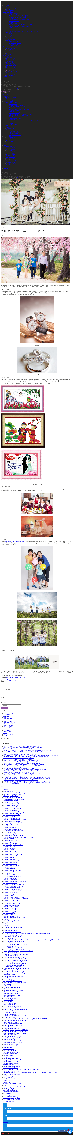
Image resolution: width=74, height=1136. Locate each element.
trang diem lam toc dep (10, 1058)
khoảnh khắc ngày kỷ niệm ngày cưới (14, 541)
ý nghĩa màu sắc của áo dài (12, 1083)
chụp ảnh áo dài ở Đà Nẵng (12, 808)
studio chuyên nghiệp (10, 1022)
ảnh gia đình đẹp (8, 1101)
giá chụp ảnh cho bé (9, 946)
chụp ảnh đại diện (9, 913)
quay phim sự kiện (9, 1011)
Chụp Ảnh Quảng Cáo (9, 722)
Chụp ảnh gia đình (14, 21)
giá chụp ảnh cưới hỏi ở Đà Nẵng (13, 949)
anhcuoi (5, 789)
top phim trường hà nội (10, 1055)
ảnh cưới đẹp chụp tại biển (11, 1098)
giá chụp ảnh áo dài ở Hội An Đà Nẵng (15, 944)
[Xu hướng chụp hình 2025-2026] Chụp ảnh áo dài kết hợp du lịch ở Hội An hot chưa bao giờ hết (28, 776)
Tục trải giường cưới (9, 1076)
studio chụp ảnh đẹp (9, 1034)
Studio (11, 34)
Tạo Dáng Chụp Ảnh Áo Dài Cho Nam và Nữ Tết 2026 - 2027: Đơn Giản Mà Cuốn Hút (30, 1072)
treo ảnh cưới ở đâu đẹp (10, 1068)
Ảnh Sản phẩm (10, 53)
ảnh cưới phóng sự (9, 1095)
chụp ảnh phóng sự (9, 894)
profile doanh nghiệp (9, 1003)
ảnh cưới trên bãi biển (10, 1096)
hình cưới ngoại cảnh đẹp (11, 970)
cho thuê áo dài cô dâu (10, 800)
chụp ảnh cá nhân (9, 848)
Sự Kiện (11, 27)
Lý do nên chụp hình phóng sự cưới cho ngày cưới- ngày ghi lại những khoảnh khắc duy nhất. (27, 778)
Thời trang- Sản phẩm (15, 28)
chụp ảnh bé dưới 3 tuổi (10, 843)
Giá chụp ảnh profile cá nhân (12, 952)
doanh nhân (7, 929)
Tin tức (5, 733)
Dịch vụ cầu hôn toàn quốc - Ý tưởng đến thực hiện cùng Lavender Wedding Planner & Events (32, 940)
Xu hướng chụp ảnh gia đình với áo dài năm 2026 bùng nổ (18, 759)
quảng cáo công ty (9, 1017)
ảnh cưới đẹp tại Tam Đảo (11, 1099)
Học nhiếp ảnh (10, 75)
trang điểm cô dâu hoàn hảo (12, 1066)
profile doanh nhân (9, 1004)
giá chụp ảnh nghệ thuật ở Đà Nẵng (14, 963)
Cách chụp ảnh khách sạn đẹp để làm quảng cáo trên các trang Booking (21, 761)
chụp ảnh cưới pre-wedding (12, 815)
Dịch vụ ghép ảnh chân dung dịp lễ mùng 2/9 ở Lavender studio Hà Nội (21, 771)
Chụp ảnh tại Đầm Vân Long (12, 905)
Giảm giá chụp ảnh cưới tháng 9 (13, 966)
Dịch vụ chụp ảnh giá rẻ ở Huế (12, 935)
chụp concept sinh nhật (10, 827)
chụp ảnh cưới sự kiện (10, 864)
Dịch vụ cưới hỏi (10, 59)
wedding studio (8, 1077)
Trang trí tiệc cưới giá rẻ (10, 1061)
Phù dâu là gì (7, 997)
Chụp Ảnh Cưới (13, 14)
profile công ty (7, 1001)
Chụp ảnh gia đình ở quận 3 (12, 887)
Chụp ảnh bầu (10, 63)
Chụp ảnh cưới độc (9, 873)
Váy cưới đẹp (9, 61)
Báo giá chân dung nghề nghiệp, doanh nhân (20, 25)
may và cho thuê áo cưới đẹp (12, 981)
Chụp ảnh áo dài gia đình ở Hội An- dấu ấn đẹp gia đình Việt (18, 758)
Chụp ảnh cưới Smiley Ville (11, 861)
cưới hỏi (6, 922)
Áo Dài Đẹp (6, 716)
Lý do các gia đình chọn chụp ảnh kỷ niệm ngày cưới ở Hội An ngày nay (21, 760)
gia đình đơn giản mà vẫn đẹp (12, 943)
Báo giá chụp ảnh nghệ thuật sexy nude (19, 26)
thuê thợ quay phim (9, 1039)
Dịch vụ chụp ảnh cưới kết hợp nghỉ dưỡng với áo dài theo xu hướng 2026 (22, 747)
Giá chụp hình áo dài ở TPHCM (13, 955)
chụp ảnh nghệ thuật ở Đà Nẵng (13, 891)
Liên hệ (5, 76)
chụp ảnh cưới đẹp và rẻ (11, 872)
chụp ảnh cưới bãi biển (10, 853)
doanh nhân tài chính (10, 930)
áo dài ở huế (7, 1082)
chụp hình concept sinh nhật (12, 829)
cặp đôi (5, 925)
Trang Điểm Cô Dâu (11, 71)
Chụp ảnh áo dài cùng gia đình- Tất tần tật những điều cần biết (19, 754)
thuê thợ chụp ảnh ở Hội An (12, 1046)
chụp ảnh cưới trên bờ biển (11, 865)
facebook (5, 79)
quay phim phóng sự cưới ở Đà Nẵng (15, 1009)
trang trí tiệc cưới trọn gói (11, 1063)
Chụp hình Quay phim (12, 13)
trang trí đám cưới (8, 1064)
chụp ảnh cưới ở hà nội (10, 878)
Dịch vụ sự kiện (10, 66)
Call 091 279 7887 (5, 1133)
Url (1, 705)
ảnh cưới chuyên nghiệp (11, 1091)
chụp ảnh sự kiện (8, 902)
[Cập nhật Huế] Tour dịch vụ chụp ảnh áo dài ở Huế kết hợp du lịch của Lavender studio (25, 774)
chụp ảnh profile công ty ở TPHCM (14, 897)
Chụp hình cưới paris (10, 832)
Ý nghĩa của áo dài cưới (10, 1079)
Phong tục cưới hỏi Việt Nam (12, 995)
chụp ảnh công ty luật (10, 851)
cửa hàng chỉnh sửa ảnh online (13, 927)
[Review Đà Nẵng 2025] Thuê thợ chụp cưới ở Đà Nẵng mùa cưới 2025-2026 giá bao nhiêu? (27, 781)
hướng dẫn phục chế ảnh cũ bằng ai (14, 973)
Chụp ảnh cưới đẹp (9, 868)
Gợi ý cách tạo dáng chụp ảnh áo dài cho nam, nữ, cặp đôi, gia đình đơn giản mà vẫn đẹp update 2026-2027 (31, 755)
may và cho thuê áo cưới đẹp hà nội (14, 982)
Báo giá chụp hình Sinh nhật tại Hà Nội (19, 19)
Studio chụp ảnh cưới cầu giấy (12, 1023)
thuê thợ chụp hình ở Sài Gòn (12, 1041)
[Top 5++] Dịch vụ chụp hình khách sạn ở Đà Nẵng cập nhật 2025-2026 (21, 763)
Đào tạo (8, 40)
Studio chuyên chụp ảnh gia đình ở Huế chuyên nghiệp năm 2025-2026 (21, 773)
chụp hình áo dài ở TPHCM (11, 821)
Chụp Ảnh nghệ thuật (14, 23)
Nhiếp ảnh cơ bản (13, 41)
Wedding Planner (13, 30)
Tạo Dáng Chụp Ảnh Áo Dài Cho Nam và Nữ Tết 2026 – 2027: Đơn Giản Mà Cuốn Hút (25, 756)
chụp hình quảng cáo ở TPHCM (13, 835)
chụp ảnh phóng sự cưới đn (12, 818)
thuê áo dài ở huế (8, 1049)
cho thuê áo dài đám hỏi (10, 805)
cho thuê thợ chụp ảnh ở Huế (12, 797)
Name (2, 699)
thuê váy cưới (7, 1047)
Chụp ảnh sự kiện (11, 65)
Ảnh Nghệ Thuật (10, 50)
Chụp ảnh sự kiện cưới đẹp (12, 903)
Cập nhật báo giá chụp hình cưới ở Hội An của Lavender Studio (19, 772)
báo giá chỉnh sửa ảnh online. (12, 794)
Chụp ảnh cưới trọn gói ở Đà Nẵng (18, 17)
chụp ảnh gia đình (9, 816)
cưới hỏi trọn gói (8, 924)
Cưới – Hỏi (12, 18)
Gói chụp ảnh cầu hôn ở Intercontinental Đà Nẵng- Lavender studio (20, 752)
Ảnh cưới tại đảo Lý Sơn (11, 1090)
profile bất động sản (9, 998)
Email (2, 702)
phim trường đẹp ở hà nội (11, 993)
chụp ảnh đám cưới (9, 911)
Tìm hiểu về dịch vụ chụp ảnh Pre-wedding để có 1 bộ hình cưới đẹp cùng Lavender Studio (26, 777)
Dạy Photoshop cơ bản (15, 43)
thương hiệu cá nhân (9, 1050)
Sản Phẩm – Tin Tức (8, 57)
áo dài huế (6, 1080)
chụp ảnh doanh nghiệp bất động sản (15, 881)
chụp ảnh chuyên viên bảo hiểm (13, 845)
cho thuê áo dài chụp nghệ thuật (13, 799)
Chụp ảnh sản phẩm (11, 68)
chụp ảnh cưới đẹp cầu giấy (12, 870)
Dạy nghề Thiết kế (14, 44)
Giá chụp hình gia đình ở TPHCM (13, 957)
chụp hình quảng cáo (10, 834)
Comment (3, 697)
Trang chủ (6, 5)
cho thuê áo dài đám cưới (11, 804)
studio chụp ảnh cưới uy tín (11, 1027)
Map (18, 88)
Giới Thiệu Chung (11, 8)
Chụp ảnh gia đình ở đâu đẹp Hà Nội (15, 677)
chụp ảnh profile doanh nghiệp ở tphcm (15, 898)
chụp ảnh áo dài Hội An (10, 908)
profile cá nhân (8, 1000)
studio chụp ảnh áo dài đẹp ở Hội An (14, 1033)
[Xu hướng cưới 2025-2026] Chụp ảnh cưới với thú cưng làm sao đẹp (21, 783)
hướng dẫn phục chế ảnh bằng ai (13, 971)
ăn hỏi (5, 1085)
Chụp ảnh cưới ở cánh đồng (12, 876)
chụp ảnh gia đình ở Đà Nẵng (12, 889)
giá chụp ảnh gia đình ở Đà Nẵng (13, 962)
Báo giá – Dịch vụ (8, 12)
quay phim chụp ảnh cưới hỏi (12, 1008)
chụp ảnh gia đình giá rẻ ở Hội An (13, 884)
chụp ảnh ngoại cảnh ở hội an (12, 892)
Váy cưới (8, 36)
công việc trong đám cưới (11, 921)
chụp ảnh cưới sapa (9, 859)
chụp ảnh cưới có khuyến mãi (12, 854)
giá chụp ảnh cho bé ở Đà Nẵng (13, 947)
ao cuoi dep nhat (8, 791)
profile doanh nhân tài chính (12, 1006)
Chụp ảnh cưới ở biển (10, 875)
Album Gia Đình (10, 49)
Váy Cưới (8, 54)
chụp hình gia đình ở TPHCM (12, 823)
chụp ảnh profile (8, 895)
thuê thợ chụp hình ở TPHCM (12, 1042)
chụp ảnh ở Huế (8, 914)
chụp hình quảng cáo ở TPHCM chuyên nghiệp (18, 837)
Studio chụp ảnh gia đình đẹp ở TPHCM (15, 1030)
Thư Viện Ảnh (7, 47)
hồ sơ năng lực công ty (10, 974)
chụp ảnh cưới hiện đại (10, 856)
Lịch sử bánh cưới (9, 979)
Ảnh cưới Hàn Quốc (11, 74)
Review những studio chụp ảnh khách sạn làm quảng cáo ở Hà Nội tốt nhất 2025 (24, 764)
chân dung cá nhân (9, 826)
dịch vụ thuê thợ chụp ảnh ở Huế (13, 941)
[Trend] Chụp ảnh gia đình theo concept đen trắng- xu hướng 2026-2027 (21, 765)
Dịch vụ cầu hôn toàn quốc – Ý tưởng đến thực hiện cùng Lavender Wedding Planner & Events (27, 750)
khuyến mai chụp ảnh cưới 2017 (13, 976)
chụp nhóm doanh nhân (10, 840)
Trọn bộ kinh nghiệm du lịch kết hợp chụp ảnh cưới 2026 (18, 749)
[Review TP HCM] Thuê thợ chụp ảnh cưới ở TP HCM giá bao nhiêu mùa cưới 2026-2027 (26, 782)
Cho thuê (8, 32)
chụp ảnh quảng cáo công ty (12, 900)
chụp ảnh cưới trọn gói (10, 867)
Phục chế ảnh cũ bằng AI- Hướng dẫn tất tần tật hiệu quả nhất (19, 767)
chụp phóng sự (8, 842)
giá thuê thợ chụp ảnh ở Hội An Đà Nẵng (16, 959)
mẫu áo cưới (7, 985)
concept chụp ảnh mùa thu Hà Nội (14, 917)
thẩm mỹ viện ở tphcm (10, 1053)
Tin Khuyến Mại (7, 56)
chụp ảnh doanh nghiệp (10, 879)
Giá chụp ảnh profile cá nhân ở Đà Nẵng (16, 954)
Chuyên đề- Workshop (15, 45)
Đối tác (8, 9)
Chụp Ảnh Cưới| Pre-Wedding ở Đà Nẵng (20, 15)
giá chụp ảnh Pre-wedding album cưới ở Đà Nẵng (18, 951)
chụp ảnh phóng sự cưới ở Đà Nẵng (14, 819)
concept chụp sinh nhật (10, 916)
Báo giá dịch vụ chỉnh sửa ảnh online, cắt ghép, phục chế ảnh (25, 31)
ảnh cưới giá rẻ (8, 1093)
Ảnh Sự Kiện (9, 52)
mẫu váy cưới (7, 984)
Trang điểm (9, 37)
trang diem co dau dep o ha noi (13, 1057)
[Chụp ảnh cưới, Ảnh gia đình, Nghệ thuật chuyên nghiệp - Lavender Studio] (6, 92)
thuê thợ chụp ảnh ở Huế (11, 1044)
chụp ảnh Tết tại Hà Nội (10, 906)
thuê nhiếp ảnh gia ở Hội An (12, 1038)
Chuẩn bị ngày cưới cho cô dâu (13, 824)
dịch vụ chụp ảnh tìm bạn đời (12, 936)
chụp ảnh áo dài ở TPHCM (11, 910)
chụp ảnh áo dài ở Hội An (11, 807)
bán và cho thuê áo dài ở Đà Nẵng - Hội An (16, 793)
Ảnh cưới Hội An (8, 1088)
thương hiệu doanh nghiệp (11, 1052)
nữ (4, 989)
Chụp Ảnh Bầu (13, 22)
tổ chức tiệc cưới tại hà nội (11, 1074)
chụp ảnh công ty (8, 849)
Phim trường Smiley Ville (11, 992)
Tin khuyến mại (7, 731)
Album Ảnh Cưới (10, 48)
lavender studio (8, 978)
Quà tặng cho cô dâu (10, 1014)
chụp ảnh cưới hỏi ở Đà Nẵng (12, 813)
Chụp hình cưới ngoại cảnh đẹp (13, 830)
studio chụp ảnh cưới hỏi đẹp (12, 1025)
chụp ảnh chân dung (9, 846)
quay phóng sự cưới (9, 1012)
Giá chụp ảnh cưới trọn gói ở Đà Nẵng (15, 960)
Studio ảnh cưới (10, 72)
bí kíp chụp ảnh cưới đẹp (11, 796)
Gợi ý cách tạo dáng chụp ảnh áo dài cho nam (17, 968)
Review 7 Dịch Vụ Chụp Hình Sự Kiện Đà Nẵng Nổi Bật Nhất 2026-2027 (22, 746)
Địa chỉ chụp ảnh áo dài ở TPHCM (14, 1087)
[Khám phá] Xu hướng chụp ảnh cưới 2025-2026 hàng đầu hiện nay (20, 780)
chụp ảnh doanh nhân (10, 883)
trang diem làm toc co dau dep (12, 1060)
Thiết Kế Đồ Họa (10, 39)
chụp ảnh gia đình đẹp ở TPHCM (13, 886)
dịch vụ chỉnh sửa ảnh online (12, 932)
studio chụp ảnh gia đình (11, 1028)
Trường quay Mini (13, 35)
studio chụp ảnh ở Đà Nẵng (12, 1036)
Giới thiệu (6, 6)
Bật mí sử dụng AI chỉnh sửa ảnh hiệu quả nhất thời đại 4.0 (18, 768)
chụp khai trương (8, 838)
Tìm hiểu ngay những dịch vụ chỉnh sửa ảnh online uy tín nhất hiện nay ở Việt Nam (24, 769)
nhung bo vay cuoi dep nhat (12, 987)
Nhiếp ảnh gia (10, 10)
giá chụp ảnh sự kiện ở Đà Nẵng (13, 965)
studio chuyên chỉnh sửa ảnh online (14, 1020)
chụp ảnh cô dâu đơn (10, 810)
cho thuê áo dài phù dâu (11, 802)
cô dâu (5, 919)
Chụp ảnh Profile (10, 67)
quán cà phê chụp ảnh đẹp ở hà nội (14, 1015)
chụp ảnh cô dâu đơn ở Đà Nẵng (13, 812)
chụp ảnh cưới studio (10, 862)
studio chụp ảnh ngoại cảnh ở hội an (14, 1031)
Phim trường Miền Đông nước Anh (14, 990)
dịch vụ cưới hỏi (8, 938)
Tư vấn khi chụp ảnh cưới (11, 1071)
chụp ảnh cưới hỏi (9, 857)
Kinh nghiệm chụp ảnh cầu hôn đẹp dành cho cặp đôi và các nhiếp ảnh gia (22, 751)
